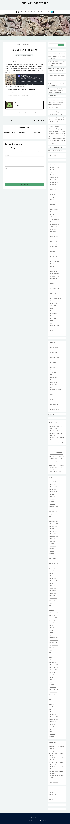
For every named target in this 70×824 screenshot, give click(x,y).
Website (7, 179)
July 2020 (52, 551)
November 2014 (54, 667)
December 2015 (54, 637)
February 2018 (53, 590)
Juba (18, 112)
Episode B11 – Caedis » (39, 120)
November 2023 (54, 509)
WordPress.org (54, 799)
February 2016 (53, 635)
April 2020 (52, 553)
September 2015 (54, 645)
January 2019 (53, 578)
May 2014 (52, 682)
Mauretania (22, 112)
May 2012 (52, 734)
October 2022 (53, 526)
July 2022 (52, 528)
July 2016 (52, 625)
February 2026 (53, 486)
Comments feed (54, 797)
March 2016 (53, 632)
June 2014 (52, 679)
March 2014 (53, 687)
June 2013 (52, 702)
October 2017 (53, 598)
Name (6, 168)
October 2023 (53, 511)
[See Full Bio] (21, 106)
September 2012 (54, 724)
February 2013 (53, 711)
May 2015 (52, 655)
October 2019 (53, 566)
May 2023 (52, 519)
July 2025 (52, 494)
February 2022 (53, 531)
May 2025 (52, 499)
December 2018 (54, 580)
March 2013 (53, 709)
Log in (51, 792)
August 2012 (53, 726)
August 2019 (53, 570)
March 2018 (53, 588)
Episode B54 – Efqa (9, 132)
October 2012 (53, 721)
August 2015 (53, 647)
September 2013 (54, 694)
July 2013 (52, 699)
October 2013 (53, 692)
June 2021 (52, 538)
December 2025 (54, 491)
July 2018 (52, 583)
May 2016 (52, 627)
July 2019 (52, 573)
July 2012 (52, 729)
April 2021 (52, 543)
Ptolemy (27, 112)
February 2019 (53, 575)
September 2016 (54, 620)
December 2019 (54, 561)
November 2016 (54, 615)
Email (6, 173)
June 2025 (52, 496)
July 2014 (52, 677)
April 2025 (52, 501)
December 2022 (54, 521)
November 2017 (54, 595)
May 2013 (52, 704)
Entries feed (53, 794)
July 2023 (52, 514)
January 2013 (53, 714)
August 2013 (53, 697)
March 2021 (53, 546)
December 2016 (54, 613)
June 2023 (52, 516)
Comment (7, 155)
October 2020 (53, 548)
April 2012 (52, 736)
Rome (31, 112)
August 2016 (53, 622)
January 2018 (53, 593)
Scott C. (20, 44)
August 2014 (53, 674)
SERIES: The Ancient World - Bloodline (24, 55)
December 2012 (54, 716)
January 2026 (53, 489)
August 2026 (53, 481)
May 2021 (52, 541)
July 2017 (52, 603)
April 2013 (52, 706)
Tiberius (35, 112)
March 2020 (53, 556)
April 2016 (52, 630)
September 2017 (54, 600)
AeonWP (44, 820)
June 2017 (52, 605)
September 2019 (54, 568)
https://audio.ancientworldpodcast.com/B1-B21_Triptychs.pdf (20, 89)
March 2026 (53, 484)
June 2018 (52, 585)
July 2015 (52, 650)
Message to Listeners (55, 751)
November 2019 (54, 563)
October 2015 (53, 642)
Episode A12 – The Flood (56, 430)
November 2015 (54, 640)
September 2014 (54, 672)
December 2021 (54, 536)
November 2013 (54, 689)
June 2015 (52, 652)
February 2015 (53, 659)
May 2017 (52, 608)
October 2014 (53, 669)
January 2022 (53, 533)
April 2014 (52, 684)
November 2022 (54, 523)
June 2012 (52, 731)
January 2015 (53, 662)
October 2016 (53, 617)
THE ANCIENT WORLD (35, 3)
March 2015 (53, 657)
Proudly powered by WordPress (29, 820)
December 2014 (54, 664)
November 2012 (54, 719)
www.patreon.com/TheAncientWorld (56, 418)
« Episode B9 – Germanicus (10, 120)
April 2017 (52, 610)
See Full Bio (17, 105)
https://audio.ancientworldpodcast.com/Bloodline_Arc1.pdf (19, 95)
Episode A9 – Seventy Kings (56, 442)
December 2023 (54, 506)
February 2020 (53, 558)
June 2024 (52, 504)
